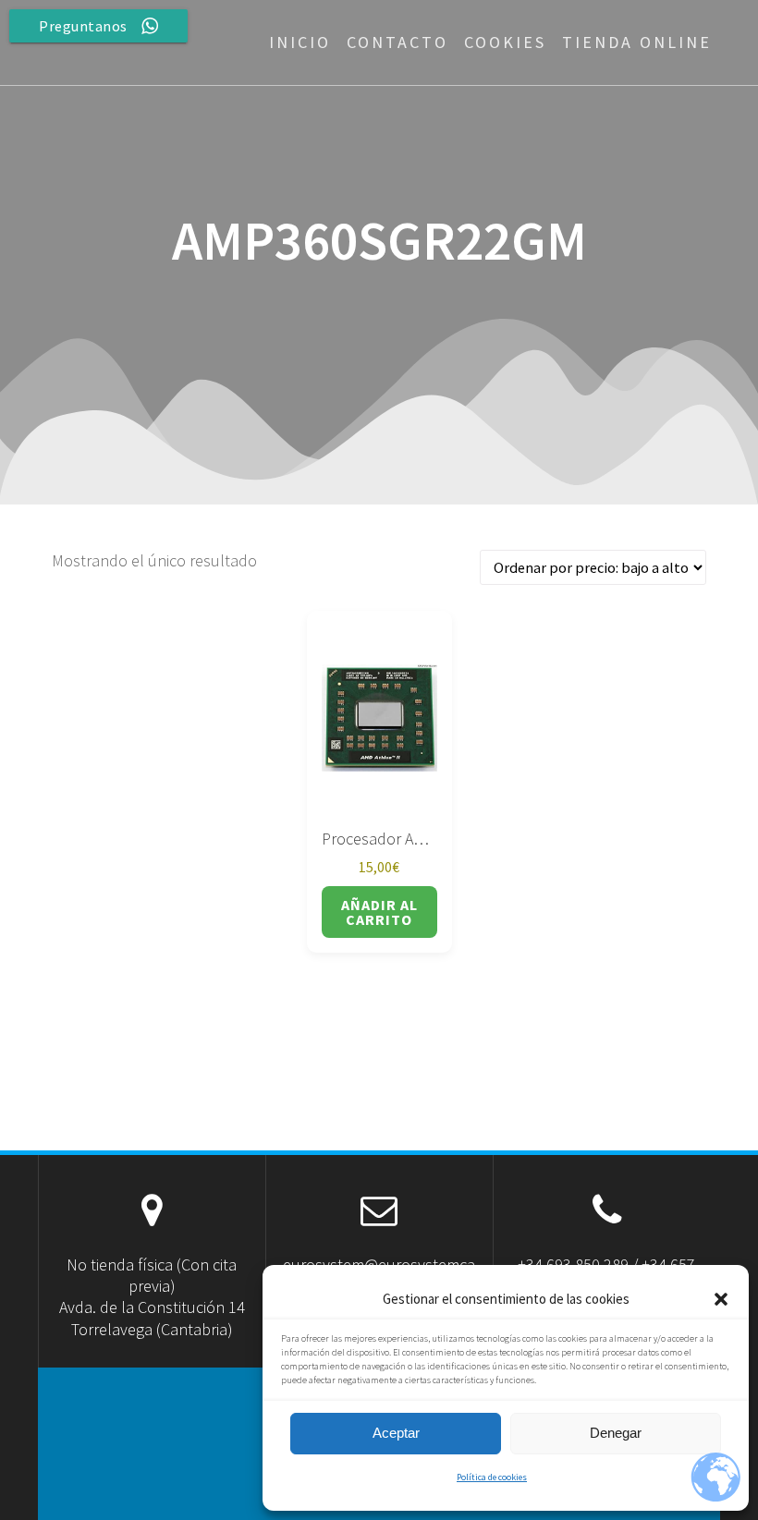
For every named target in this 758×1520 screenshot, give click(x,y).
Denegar (616, 1433)
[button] (721, 1299)
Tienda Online (637, 42)
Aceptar (396, 1433)
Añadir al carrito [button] (379, 912)
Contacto (397, 42)
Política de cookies (492, 1477)
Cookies (505, 42)
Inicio (300, 42)
